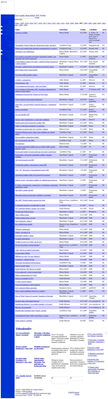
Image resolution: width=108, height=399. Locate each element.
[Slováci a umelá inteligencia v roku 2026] (96, 349)
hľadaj (37, 17)
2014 (49, 23)
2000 (20, 25)
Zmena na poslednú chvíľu (24, 278)
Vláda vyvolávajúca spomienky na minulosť (30, 126)
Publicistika (5, 47)
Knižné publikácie (7, 39)
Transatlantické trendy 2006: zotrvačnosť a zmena (31, 316)
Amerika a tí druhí (21, 33)
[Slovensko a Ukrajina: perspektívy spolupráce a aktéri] (96, 344)
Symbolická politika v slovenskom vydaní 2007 (31, 165)
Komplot (29, 391)
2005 (90, 23)
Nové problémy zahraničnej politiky (27, 137)
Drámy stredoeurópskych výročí (26, 275)
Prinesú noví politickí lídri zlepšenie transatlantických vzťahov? (36, 48)
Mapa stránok (30, 15)
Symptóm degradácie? (22, 239)
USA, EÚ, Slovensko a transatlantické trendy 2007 (32, 170)
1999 (25, 25)
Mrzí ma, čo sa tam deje (23, 307)
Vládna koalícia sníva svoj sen (25, 218)
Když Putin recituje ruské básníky (26, 70)
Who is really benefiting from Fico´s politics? (30, 291)
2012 (58, 23)
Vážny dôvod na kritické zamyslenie (27, 250)
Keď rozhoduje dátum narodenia (26, 288)
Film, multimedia (7, 49)
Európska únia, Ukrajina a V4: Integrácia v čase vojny (24, 360)
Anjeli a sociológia (21, 109)
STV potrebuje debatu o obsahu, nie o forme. (30, 208)
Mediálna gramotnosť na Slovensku (42, 347)
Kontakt (43, 15)
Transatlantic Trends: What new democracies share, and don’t (35, 45)
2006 (85, 23)
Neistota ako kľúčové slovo (24, 212)
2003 (99, 23)
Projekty (3, 32)
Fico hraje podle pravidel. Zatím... (26, 75)
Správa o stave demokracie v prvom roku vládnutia (32, 120)
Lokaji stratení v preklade (23, 321)
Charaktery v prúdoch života (24, 259)
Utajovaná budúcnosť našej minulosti (27, 285)
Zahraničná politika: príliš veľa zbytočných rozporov (32, 175)
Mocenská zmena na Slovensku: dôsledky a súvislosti (33, 195)
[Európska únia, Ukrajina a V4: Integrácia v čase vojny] (96, 363)
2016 (40, 23)
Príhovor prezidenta (7, 19)
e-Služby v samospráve (23, 80)
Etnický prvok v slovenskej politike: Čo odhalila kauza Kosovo (36, 180)
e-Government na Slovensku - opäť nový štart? (30, 86)
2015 (45, 23)
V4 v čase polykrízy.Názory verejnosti (23, 334)
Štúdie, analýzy (6, 37)
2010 (67, 23)
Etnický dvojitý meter (22, 266)
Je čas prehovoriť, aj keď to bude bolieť (28, 272)
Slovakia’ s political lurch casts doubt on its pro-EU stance (34, 67)
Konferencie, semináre (5, 44)
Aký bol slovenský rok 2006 (24, 140)
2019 (26, 23)
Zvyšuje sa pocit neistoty (23, 282)
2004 (94, 23)
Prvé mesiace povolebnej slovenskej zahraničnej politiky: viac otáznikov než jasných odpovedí (35, 57)
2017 (35, 23)
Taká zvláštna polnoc (22, 215)
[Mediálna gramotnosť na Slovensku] (96, 355)
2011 (63, 23)
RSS (37, 15)
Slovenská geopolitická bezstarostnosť (28, 263)
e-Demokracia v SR (21, 83)
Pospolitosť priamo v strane (24, 236)
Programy (4, 21)
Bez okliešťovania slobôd (23, 224)
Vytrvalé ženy (19, 144)
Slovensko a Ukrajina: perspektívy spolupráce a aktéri (42, 335)
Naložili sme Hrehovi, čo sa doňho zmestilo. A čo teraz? (33, 304)
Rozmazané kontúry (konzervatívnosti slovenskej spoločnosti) (35, 152)
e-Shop (3, 56)
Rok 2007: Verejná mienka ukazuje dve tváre (30, 200)
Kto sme (3, 15)
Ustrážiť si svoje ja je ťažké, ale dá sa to (28, 242)
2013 (54, 23)
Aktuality (4, 28)
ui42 (49, 393)
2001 (16, 25)
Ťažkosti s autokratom (22, 229)
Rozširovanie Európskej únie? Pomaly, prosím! (30, 311)
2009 (72, 23)
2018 (31, 23)
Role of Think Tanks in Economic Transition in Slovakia (34, 296)
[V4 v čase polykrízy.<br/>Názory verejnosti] (96, 336)
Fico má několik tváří (22, 115)
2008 (76, 23)
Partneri (3, 52)
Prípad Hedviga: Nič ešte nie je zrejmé (28, 269)
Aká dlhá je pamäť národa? (24, 190)
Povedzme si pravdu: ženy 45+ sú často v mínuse (31, 129)
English (22, 15)
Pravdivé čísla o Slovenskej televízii (27, 301)
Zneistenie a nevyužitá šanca (24, 52)
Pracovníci (4, 23)
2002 (103, 23)
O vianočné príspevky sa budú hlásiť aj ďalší (30, 205)
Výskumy (4, 41)
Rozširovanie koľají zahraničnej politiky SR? (30, 123)
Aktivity (3, 35)
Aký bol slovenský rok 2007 (24, 160)
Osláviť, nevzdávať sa (22, 232)
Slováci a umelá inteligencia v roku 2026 (24, 347)
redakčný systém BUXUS (30, 393)
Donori (3, 25)
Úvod (16, 15)
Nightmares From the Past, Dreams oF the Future (31, 94)
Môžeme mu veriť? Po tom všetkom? (27, 256)
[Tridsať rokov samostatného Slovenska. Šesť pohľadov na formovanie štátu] (96, 373)
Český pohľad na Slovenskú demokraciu (28, 99)
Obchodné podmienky (4, 59)
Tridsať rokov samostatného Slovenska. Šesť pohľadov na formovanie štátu (40, 362)
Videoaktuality (24, 328)
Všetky (17, 23)
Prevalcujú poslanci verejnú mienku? (27, 245)
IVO (2, 17)
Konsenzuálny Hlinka (22, 253)
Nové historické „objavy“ (23, 221)
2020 (22, 23)
